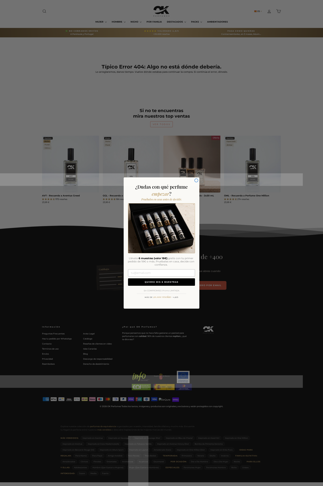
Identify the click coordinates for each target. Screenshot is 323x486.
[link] (161, 228)
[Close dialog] (196, 180)
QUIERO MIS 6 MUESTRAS (161, 282)
